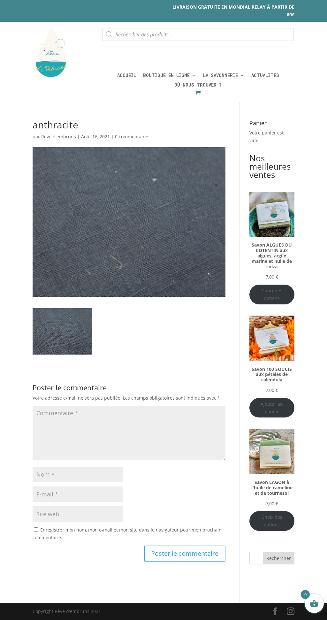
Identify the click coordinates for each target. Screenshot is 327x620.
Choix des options (272, 294)
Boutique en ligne (166, 75)
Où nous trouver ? (198, 85)
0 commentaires (132, 137)
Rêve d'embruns (58, 137)
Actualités (265, 75)
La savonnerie (220, 75)
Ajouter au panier (272, 408)
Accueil (126, 75)
